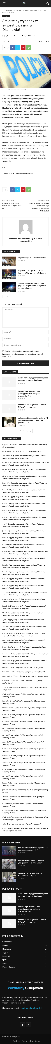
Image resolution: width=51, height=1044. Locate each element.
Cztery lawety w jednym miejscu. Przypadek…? (24, 824)
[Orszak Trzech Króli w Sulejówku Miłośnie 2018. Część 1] (9, 877)
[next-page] (7, 296)
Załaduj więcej (25, 431)
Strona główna (7, 10)
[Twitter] (17, 47)
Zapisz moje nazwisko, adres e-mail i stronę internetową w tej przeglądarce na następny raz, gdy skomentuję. (23, 354)
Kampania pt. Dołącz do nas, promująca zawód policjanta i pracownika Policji (29, 393)
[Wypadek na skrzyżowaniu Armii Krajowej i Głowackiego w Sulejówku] (9, 274)
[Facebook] (12, 47)
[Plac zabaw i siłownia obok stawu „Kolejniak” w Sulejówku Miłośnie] (9, 864)
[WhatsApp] (28, 47)
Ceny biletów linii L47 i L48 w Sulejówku (26, 451)
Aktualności (6, 265)
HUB (4, 694)
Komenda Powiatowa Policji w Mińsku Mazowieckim (25, 36)
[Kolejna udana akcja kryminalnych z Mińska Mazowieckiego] (9, 408)
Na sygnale (17, 10)
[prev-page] (3, 296)
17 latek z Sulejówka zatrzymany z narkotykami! (25, 667)
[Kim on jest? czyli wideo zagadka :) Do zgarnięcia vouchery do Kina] (9, 851)
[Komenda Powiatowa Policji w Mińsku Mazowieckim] (3, 36)
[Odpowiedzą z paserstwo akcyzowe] (9, 261)
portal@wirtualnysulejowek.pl (31, 1008)
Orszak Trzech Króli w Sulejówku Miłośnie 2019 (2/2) (11, 205)
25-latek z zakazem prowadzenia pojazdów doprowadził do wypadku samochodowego (32, 286)
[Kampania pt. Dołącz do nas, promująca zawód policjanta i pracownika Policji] (9, 395)
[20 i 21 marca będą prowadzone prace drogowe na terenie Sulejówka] (9, 382)
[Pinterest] (23, 47)
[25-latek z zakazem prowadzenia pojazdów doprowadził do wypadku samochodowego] (9, 287)
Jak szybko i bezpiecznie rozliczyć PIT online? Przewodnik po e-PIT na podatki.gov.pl (33, 420)
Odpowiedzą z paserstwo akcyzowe (32, 258)
